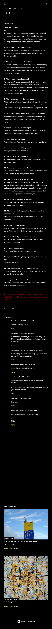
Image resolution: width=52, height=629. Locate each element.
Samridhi (14, 321)
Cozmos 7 (10, 602)
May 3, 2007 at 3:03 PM (26, 333)
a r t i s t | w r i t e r (14, 8)
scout (13, 377)
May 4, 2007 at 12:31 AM (34, 350)
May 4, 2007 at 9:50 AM (27, 364)
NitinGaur (14, 411)
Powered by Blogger (28, 621)
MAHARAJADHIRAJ (18, 350)
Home (7, 13)
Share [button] (6, 309)
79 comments (14, 606)
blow (12, 398)
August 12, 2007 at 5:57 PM (28, 411)
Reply (13, 328)
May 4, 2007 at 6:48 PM (23, 377)
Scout (24, 294)
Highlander (15, 333)
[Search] (46, 3)
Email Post (12, 309)
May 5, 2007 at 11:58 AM (23, 398)
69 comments (14, 548)
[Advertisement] (26, 483)
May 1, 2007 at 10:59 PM (26, 321)
